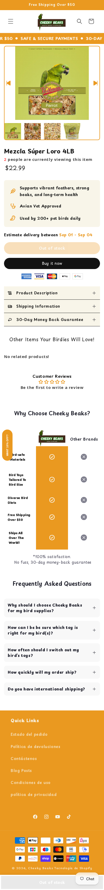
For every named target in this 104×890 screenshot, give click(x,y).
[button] (11, 21)
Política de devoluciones (35, 746)
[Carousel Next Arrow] (95, 83)
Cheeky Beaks (40, 868)
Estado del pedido (29, 734)
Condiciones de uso (31, 782)
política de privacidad (34, 794)
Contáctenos (24, 758)
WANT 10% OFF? (7, 445)
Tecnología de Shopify (73, 868)
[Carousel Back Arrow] (8, 83)
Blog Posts (21, 770)
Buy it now (52, 263)
